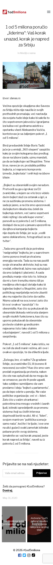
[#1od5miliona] (14, 12)
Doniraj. (8, 490)
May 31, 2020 (10, 497)
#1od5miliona (31, 550)
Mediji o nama (27, 53)
